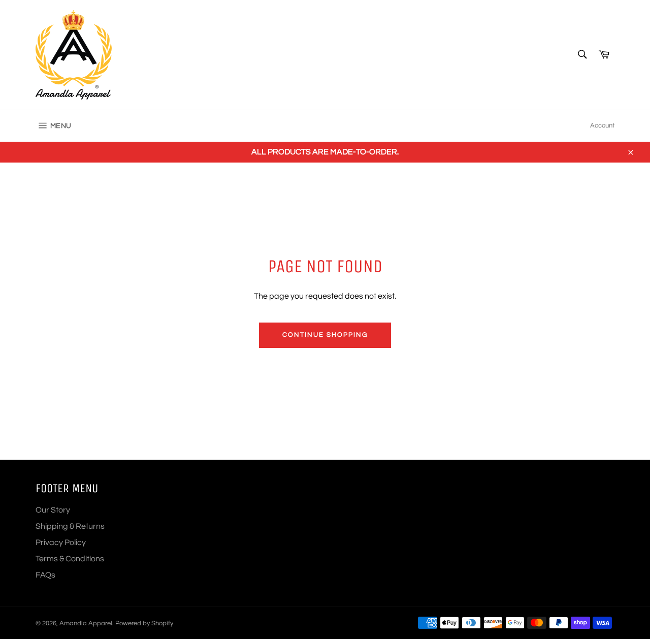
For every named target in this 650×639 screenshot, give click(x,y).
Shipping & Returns (70, 526)
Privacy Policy (61, 542)
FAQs (45, 575)
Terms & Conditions (70, 559)
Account (602, 125)
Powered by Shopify (144, 623)
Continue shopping (324, 334)
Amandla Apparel (85, 623)
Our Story (53, 510)
